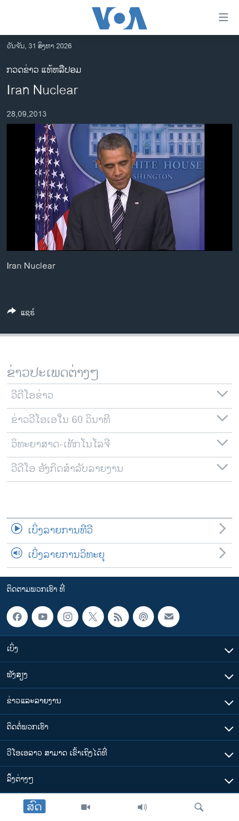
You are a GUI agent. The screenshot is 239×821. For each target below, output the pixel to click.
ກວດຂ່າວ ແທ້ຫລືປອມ (44, 70)
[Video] (85, 807)
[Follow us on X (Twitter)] (92, 616)
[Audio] (142, 807)
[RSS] (118, 616)
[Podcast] (143, 616)
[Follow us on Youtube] (42, 616)
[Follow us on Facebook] (17, 616)
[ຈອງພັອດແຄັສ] (168, 616)
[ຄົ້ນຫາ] (199, 807)
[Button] (21, 314)
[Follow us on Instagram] (67, 616)
